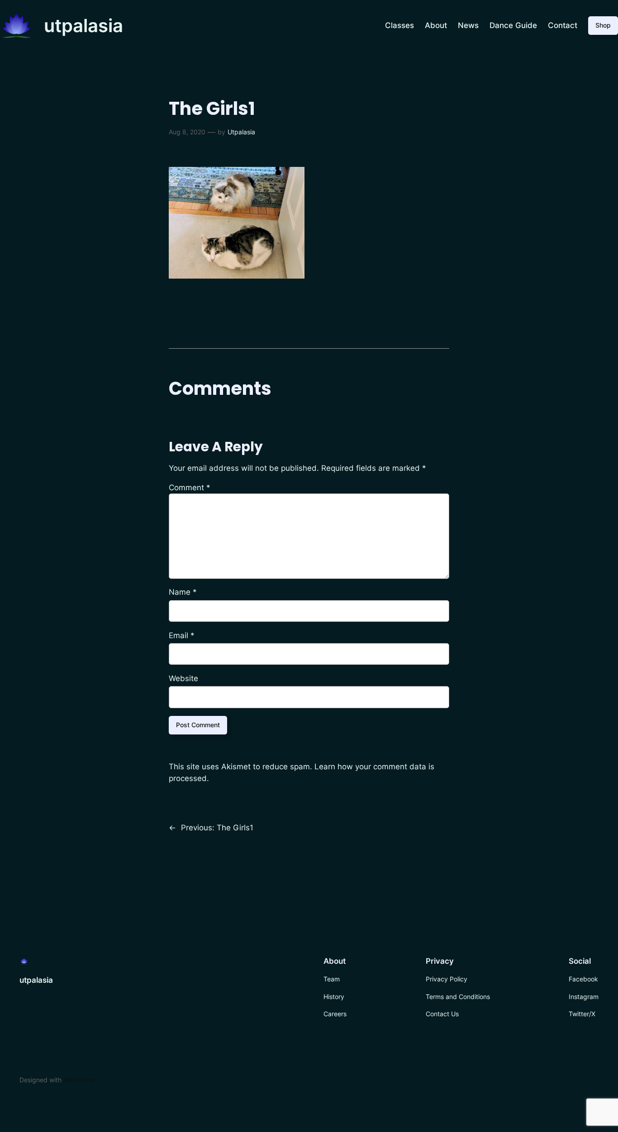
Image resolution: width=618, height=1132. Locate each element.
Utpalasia (241, 132)
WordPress (79, 1080)
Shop (603, 25)
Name (183, 592)
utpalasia (83, 25)
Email (182, 635)
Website (183, 678)
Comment (189, 487)
